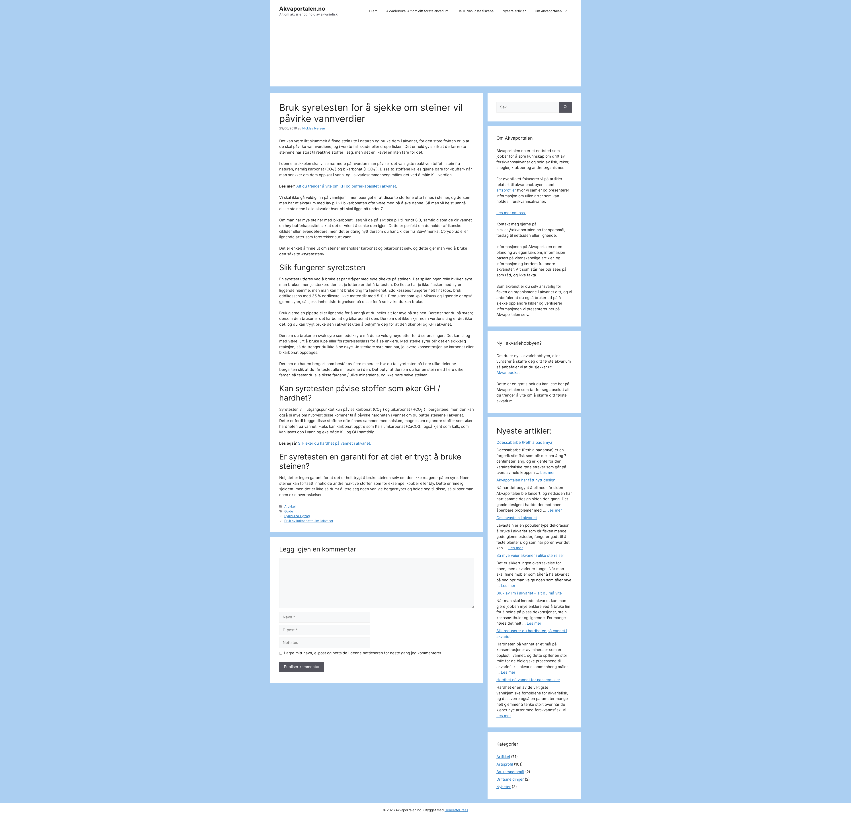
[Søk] (565, 107)
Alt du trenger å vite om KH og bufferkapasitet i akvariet (346, 186)
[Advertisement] (425, 55)
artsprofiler (506, 190)
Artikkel (289, 506)
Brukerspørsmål (510, 772)
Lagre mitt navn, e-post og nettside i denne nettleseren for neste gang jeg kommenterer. (363, 653)
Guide (288, 511)
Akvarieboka (507, 372)
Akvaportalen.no (302, 8)
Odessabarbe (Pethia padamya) (525, 442)
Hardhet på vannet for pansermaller (528, 680)
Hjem (373, 11)
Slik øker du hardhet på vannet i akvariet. (334, 443)
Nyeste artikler (514, 11)
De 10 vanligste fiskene (475, 11)
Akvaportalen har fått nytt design (525, 480)
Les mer (547, 472)
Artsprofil (504, 764)
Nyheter (503, 787)
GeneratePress (456, 810)
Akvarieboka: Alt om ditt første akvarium (417, 11)
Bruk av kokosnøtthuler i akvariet (308, 521)
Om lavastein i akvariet (516, 518)
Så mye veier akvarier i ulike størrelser (530, 555)
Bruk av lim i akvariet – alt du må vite (529, 593)
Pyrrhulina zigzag (297, 516)
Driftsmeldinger (510, 779)
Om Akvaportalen (548, 11)
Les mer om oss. (511, 213)
